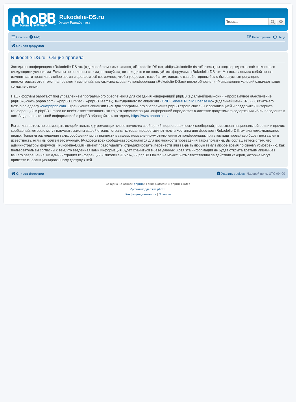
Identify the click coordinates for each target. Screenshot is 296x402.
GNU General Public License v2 (187, 101)
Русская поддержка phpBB (148, 189)
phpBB (138, 183)
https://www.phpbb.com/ (149, 116)
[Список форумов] (34, 19)
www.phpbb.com (53, 106)
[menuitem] (34, 37)
